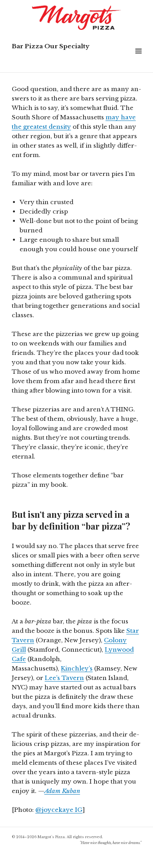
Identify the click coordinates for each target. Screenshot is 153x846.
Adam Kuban (62, 791)
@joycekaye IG (58, 809)
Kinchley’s (77, 668)
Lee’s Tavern (64, 678)
